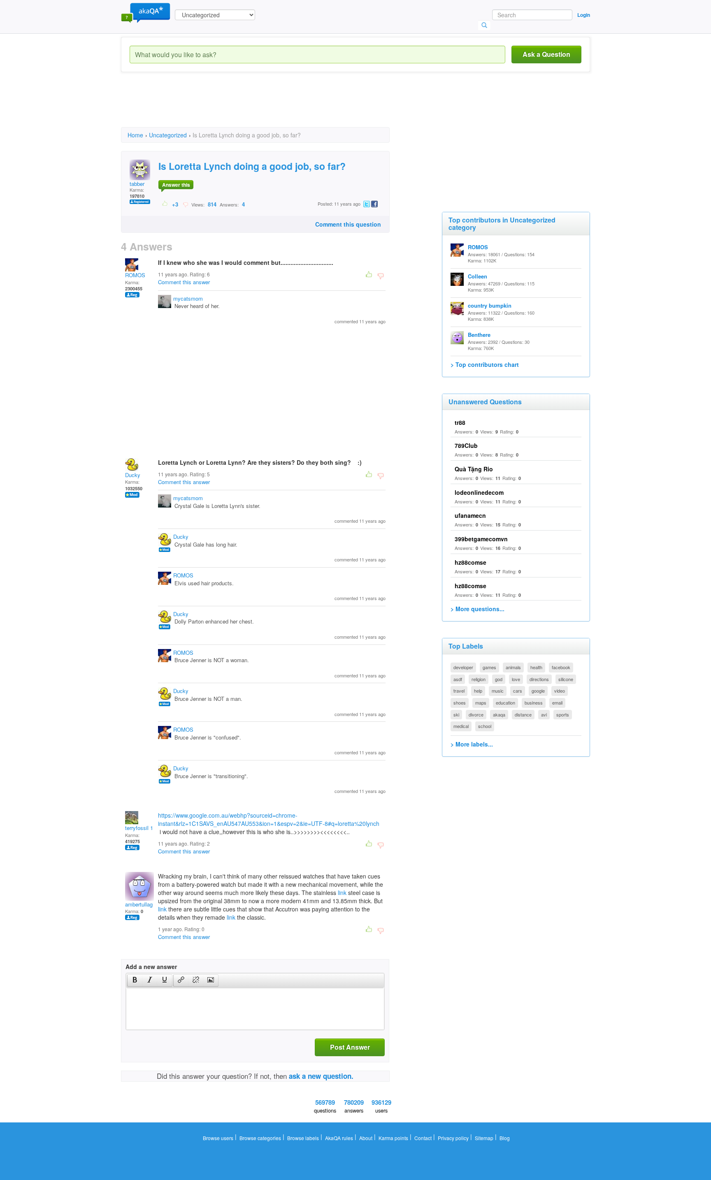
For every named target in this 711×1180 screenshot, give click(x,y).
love (516, 679)
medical (461, 726)
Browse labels (303, 1137)
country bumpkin (489, 305)
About (365, 1137)
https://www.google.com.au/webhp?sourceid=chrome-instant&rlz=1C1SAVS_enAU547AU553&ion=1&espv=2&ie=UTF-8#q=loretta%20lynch (268, 819)
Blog (505, 1137)
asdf (457, 679)
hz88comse (470, 562)
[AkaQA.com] (146, 12)
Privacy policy (453, 1137)
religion (479, 679)
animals (513, 667)
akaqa (499, 714)
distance (523, 714)
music (498, 690)
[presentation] (135, 980)
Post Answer (350, 1047)
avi (544, 714)
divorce (476, 714)
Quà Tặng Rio (474, 469)
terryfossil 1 (139, 828)
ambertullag (139, 904)
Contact (423, 1137)
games (489, 667)
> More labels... (472, 744)
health (536, 667)
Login (583, 15)
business (534, 702)
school (484, 726)
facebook (561, 667)
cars (517, 690)
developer (463, 667)
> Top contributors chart (485, 364)
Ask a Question (546, 54)
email (557, 702)
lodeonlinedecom (479, 492)
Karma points (393, 1137)
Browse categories (260, 1137)
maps (480, 702)
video (559, 690)
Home (135, 135)
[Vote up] (165, 204)
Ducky (132, 475)
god (498, 679)
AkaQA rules (339, 1137)
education (505, 702)
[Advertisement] (271, 106)
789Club (466, 445)
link (342, 892)
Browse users (218, 1137)
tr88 (460, 422)
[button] (134, 980)
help (478, 690)
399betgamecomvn (481, 539)
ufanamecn (470, 515)
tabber (137, 184)
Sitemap (484, 1137)
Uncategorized (168, 135)
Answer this (176, 184)
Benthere (479, 334)
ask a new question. (321, 1076)
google (538, 690)
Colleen (477, 276)
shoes (459, 702)
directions (539, 679)
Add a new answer (151, 966)
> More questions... (477, 609)
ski (456, 714)
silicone (565, 679)
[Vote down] (185, 204)
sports (562, 714)
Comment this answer (184, 282)
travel (459, 690)
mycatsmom (188, 298)
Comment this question (348, 224)
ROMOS (135, 275)
